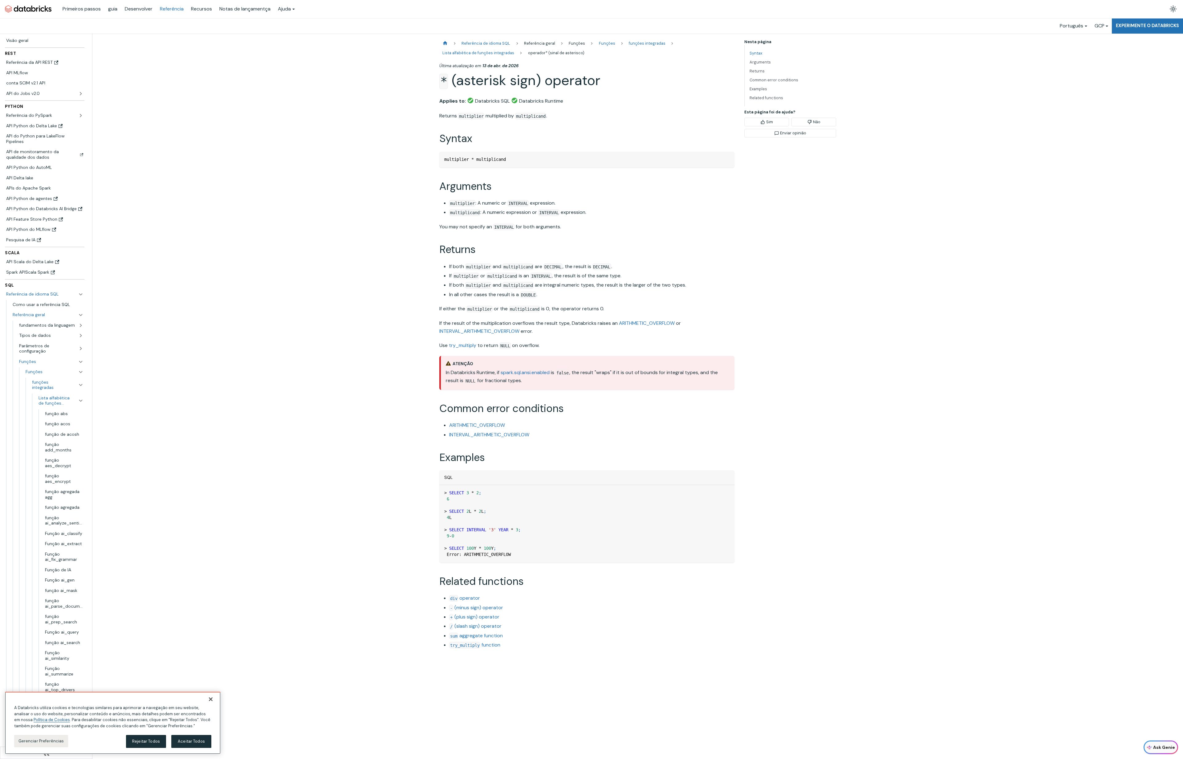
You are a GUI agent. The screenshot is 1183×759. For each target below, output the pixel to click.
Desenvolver (138, 9)
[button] (48, 315)
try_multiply (462, 345)
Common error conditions (774, 80)
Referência (172, 9)
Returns (757, 71)
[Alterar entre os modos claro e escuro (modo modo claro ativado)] (1173, 9)
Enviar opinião (793, 133)
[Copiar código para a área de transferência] (727, 159)
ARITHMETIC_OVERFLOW (647, 323)
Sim (769, 121)
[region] (113, 723)
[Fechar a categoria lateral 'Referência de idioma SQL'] (81, 294)
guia (112, 9)
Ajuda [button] (284, 9)
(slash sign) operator (476, 626)
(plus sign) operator (474, 617)
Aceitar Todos (191, 741)
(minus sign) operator (476, 607)
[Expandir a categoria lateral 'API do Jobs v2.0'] (81, 93)
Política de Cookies (52, 719)
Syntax (756, 53)
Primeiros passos (82, 9)
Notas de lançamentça (244, 9)
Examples (758, 89)
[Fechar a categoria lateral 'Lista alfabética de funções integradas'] (81, 401)
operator (465, 598)
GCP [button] (1099, 25)
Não (816, 121)
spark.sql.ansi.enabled (525, 372)
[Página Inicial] (445, 43)
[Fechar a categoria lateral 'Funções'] (81, 372)
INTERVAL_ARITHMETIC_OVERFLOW (479, 331)
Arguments (760, 62)
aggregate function (476, 635)
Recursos (201, 9)
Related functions (766, 97)
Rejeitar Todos (146, 741)
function (475, 645)
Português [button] (1071, 25)
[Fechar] (210, 699)
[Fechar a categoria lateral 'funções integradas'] (81, 385)
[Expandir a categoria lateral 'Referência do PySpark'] (81, 115)
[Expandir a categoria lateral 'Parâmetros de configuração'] (81, 348)
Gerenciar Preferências (41, 741)
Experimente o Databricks (1147, 25)
